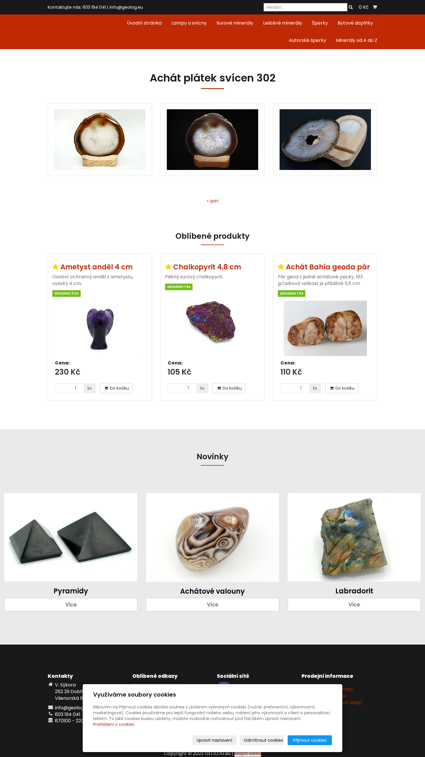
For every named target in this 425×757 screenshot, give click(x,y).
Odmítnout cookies (263, 740)
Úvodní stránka (144, 23)
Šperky (320, 23)
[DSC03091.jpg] (212, 139)
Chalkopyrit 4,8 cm (207, 267)
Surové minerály (235, 23)
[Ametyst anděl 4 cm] (99, 328)
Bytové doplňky (355, 23)
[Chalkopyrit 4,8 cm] (212, 325)
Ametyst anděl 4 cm (96, 267)
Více (71, 604)
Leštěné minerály (282, 23)
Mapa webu (247, 753)
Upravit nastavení (214, 740)
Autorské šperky (307, 40)
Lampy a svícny (189, 23)
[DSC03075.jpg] (100, 139)
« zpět (213, 201)
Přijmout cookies (309, 740)
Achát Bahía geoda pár (328, 267)
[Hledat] (350, 7)
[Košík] (375, 7)
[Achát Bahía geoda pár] (325, 328)
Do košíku (119, 388)
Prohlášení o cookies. (114, 724)
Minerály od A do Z (356, 40)
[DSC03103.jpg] (325, 139)
